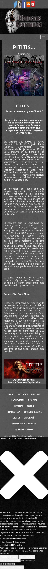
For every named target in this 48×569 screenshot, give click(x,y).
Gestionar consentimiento (12, 567)
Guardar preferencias (10, 560)
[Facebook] (24, 4)
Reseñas (18, 406)
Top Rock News (21, 294)
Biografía (29, 417)
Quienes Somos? (24, 429)
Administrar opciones (9, 548)
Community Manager (24, 423)
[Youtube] (33, 4)
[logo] (24, 21)
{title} (2, 564)
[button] (24, 475)
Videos (16, 417)
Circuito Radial (33, 412)
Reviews (32, 400)
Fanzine (35, 394)
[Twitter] (15, 4)
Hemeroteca (13, 412)
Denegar (14, 557)
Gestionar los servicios (28, 548)
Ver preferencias (27, 557)
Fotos (30, 406)
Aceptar (4, 557)
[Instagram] (20, 4)
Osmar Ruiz (28, 379)
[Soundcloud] (28, 4)
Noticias (23, 394)
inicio (11, 394)
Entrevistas (17, 400)
